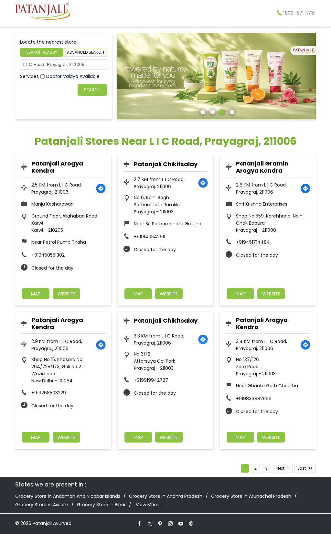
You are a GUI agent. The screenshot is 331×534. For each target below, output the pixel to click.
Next (280, 468)
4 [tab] (231, 111)
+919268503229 (48, 393)
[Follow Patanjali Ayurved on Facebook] (139, 523)
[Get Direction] (101, 188)
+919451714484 (253, 242)
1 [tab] (202, 111)
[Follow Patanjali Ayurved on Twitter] (150, 523)
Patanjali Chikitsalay (166, 164)
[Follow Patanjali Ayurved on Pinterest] (160, 523)
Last (302, 468)
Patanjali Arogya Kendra (57, 167)
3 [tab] (221, 111)
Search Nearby (41, 52)
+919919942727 (151, 380)
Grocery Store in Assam (41, 504)
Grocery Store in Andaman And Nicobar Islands (67, 496)
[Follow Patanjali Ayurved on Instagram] (170, 523)
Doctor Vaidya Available (73, 76)
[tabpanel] (216, 76)
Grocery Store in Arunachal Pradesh (251, 496)
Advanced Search (85, 52)
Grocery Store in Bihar (101, 504)
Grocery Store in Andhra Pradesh (165, 496)
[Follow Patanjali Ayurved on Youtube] (181, 523)
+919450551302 (48, 255)
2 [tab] (211, 111)
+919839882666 (254, 398)
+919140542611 (149, 236)
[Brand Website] (191, 523)
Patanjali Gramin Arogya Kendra (262, 167)
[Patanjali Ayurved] (42, 12)
